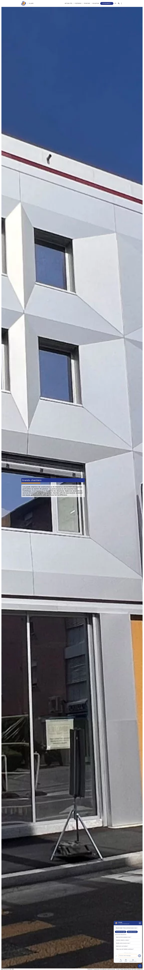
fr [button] (115, 3)
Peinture (87, 3)
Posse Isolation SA (138, 969)
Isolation (95, 3)
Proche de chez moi (8, 969)
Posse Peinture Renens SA (126, 969)
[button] (121, 3)
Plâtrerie (78, 3)
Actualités (68, 3)
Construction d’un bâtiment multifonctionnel (104, 969)
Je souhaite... (106, 3)
